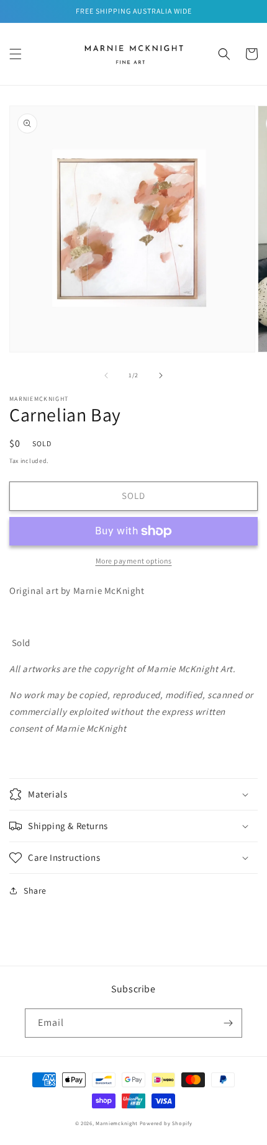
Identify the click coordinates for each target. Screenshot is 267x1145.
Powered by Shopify (166, 1123)
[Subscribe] (228, 1023)
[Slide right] (160, 375)
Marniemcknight (117, 1123)
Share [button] (35, 890)
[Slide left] (106, 375)
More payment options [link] (134, 560)
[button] (15, 54)
